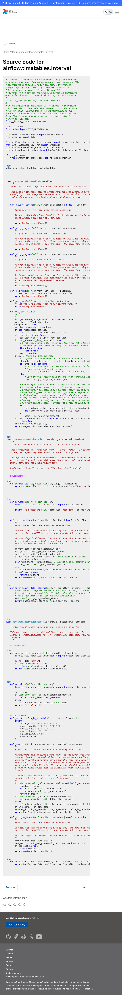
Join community (17, 924)
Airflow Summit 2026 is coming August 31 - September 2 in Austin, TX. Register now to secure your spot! (61, 3)
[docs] (9, 165)
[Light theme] (106, 12)
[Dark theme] (110, 12)
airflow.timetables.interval (39, 52)
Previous (10, 887)
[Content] (5, 43)
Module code (18, 52)
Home (6, 52)
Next (84, 887)
